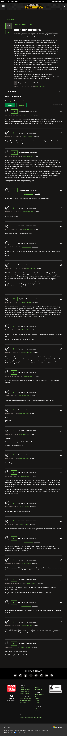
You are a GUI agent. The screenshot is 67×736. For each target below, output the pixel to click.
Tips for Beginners (39, 694)
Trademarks (37, 730)
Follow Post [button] (20, 25)
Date (10, 105)
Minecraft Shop (38, 689)
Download (37, 702)
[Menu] (3, 6)
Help (63, 1)
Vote (9, 32)
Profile (36, 708)
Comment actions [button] (61, 112)
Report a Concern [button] (40, 86)
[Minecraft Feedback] (33, 6)
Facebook (57, 92)
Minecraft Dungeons (25, 689)
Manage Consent (38, 717)
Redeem (37, 710)
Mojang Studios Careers (25, 700)
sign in (11, 101)
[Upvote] (7, 111)
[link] (15, 676)
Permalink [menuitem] (36, 115)
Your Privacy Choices (21, 732)
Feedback (37, 698)
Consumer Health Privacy (20, 730)
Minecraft (22, 687)
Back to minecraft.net (10, 1)
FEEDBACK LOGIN (56, 1)
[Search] (63, 6)
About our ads (45, 730)
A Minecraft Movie (24, 704)
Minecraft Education (24, 693)
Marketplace (38, 687)
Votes (21, 105)
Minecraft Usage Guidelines (26, 717)
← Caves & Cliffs (10, 19)
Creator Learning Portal (25, 698)
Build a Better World (24, 702)
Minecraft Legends (24, 691)
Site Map (37, 700)
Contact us (37, 704)
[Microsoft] (57, 727)
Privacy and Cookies (8, 730)
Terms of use (30, 730)
